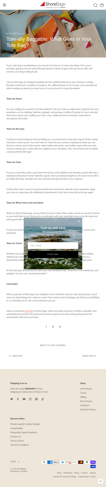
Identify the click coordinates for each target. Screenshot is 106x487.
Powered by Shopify (19, 471)
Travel (83, 393)
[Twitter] (40, 262)
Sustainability (16, 428)
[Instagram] (55, 262)
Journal (92, 473)
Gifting (83, 397)
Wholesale (67, 473)
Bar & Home (86, 401)
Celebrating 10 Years (87, 477)
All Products (86, 389)
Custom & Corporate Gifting (64, 477)
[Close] (79, 221)
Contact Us (15, 436)
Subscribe (53, 254)
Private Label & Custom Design (25, 424)
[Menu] (4, 5)
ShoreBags (21, 469)
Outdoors (84, 405)
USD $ (13, 462)
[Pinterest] (60, 262)
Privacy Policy (17, 441)
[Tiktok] (66, 262)
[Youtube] (50, 262)
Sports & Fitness (88, 409)
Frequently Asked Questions (23, 432)
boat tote (28, 311)
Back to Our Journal (53, 345)
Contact (84, 473)
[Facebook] (45, 262)
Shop (59, 473)
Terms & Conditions (19, 445)
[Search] (95, 5)
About (76, 473)
